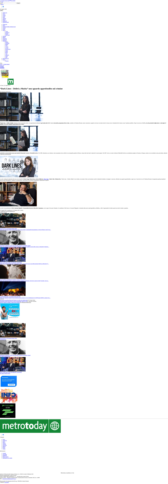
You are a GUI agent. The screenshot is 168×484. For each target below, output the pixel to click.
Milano (4, 446)
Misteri (6, 44)
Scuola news (7, 49)
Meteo (2, 4)
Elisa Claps (46, 179)
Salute (6, 51)
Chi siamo (5, 454)
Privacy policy (6, 456)
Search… (2, 3)
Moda (6, 52)
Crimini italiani (6, 64)
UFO (6, 45)
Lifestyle (7, 55)
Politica (6, 42)
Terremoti (7, 43)
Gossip (4, 15)
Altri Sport (7, 35)
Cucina (6, 46)
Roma (4, 447)
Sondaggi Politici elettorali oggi (9, 26)
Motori (4, 19)
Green (4, 16)
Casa (6, 53)
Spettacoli (5, 21)
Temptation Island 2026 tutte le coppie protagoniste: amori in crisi (13, 301)
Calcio (6, 31)
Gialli (6, 56)
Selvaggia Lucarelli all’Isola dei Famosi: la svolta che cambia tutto (14, 300)
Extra (4, 59)
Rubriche (4, 40)
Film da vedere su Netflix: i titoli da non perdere (10, 302)
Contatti (4, 453)
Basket (6, 33)
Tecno (6, 50)
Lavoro (6, 48)
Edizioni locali (6, 22)
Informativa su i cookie (7, 458)
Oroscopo (5, 38)
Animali (4, 18)
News (4, 13)
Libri (6, 57)
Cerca (2, 1)
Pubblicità (5, 455)
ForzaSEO (7, 482)
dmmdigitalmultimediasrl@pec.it (9, 478)
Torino (4, 448)
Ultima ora (5, 12)
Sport (4, 17)
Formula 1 (7, 32)
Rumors (7, 60)
